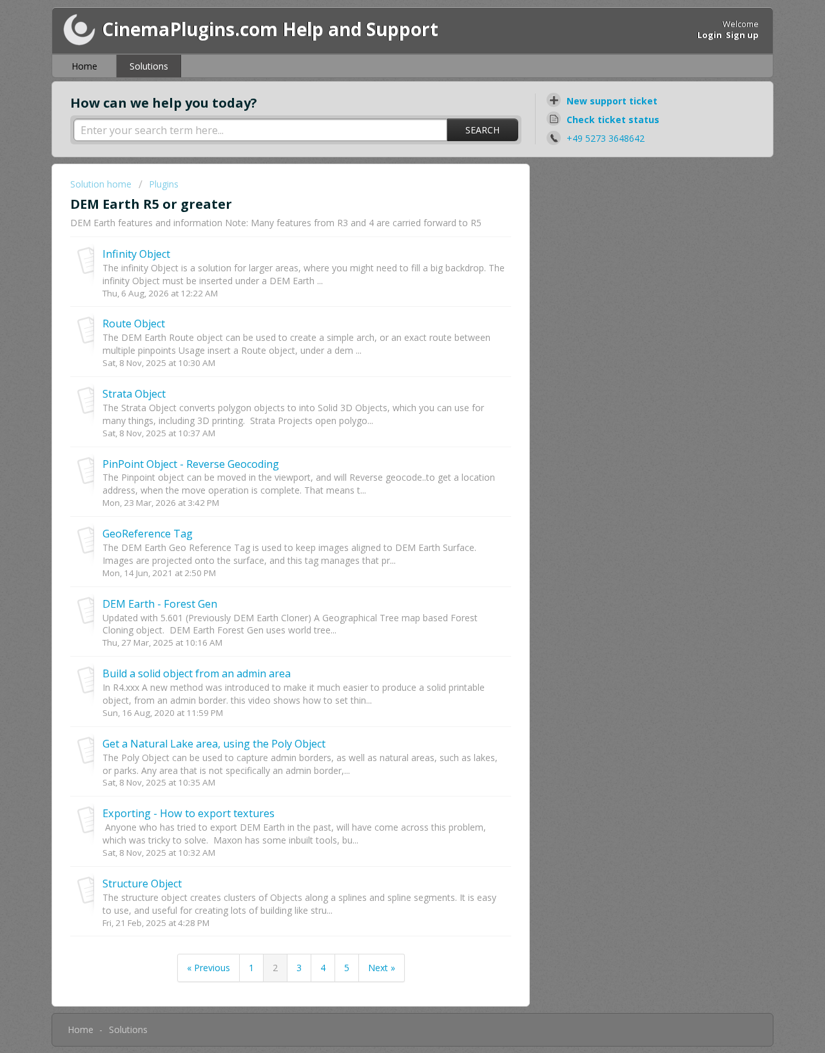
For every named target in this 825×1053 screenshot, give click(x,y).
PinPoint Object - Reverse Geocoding (190, 464)
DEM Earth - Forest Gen (159, 604)
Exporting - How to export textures (188, 813)
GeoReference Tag (147, 533)
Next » (381, 967)
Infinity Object (136, 254)
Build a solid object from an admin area (196, 673)
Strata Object (134, 394)
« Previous (208, 967)
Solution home (102, 184)
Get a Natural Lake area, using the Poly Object (213, 744)
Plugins (164, 184)
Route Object (133, 323)
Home (84, 66)
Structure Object (142, 883)
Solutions (149, 66)
